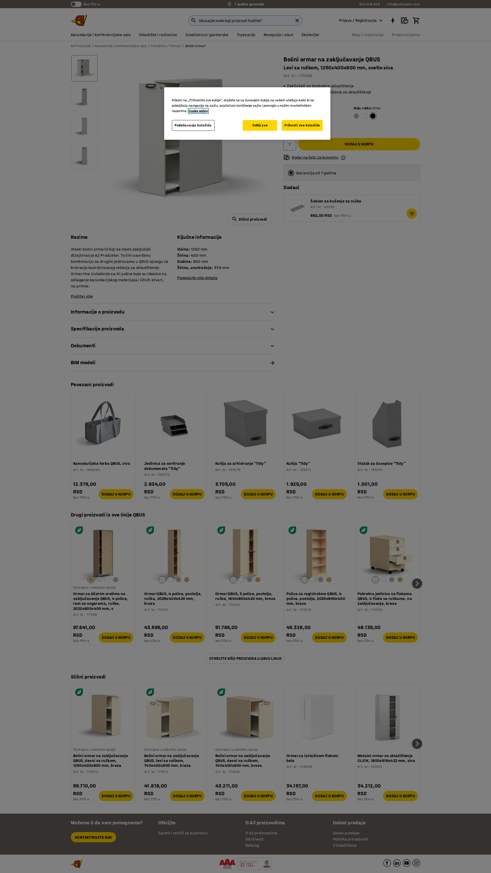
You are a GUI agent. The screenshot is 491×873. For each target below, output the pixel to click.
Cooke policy (198, 111)
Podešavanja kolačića (193, 125)
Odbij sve (259, 125)
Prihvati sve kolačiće (302, 125)
